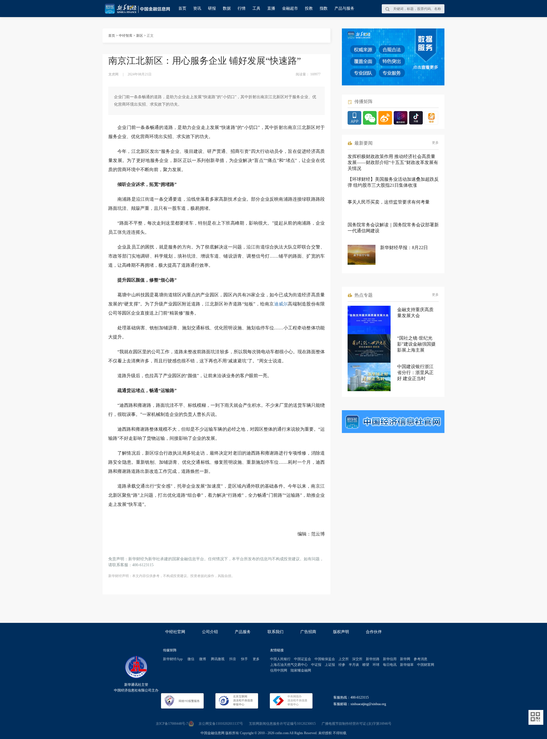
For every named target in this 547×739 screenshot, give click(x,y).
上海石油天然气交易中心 (289, 665)
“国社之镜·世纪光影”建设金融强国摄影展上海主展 (416, 344)
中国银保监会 (325, 659)
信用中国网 (278, 670)
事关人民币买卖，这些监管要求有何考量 (389, 202)
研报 (212, 8)
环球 (376, 665)
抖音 (232, 659)
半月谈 (354, 665)
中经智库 (125, 36)
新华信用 (390, 659)
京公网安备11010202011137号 (221, 724)
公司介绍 (210, 632)
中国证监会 (302, 659)
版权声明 (341, 632)
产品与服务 (344, 8)
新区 (139, 36)
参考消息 (420, 659)
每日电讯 (390, 665)
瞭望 (365, 665)
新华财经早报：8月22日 (404, 247)
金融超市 (290, 8)
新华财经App (173, 659)
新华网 (405, 659)
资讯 (197, 8)
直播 (271, 8)
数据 (227, 8)
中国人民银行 (280, 659)
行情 (242, 8)
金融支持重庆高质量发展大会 (415, 312)
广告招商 (308, 632)
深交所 (357, 659)
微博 (202, 659)
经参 (341, 665)
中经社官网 (175, 632)
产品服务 (243, 632)
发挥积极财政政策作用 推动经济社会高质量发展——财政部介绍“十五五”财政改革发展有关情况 (393, 162)
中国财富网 (425, 665)
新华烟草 (407, 665)
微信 (190, 659)
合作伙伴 (374, 632)
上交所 (343, 659)
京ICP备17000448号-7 (172, 724)
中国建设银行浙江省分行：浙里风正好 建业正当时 (415, 372)
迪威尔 (281, 303)
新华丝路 (372, 659)
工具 (256, 8)
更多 (435, 143)
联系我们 (275, 632)
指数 (324, 8)
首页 (182, 8)
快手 (244, 659)
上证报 (330, 665)
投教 (309, 8)
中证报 (316, 665)
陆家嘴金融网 (301, 670)
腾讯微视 (217, 659)
